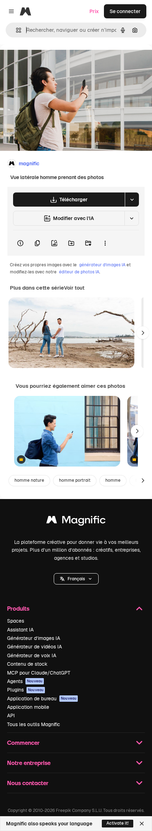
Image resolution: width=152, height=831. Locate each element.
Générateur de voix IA (31, 655)
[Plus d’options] (105, 243)
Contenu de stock (27, 664)
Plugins (25, 690)
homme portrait (74, 480)
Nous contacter (27, 783)
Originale (46, 60)
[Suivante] (142, 332)
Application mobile (28, 707)
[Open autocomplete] (15, 30)
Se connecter (125, 11)
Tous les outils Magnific (33, 724)
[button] (76, 578)
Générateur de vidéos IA (34, 646)
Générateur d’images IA (33, 638)
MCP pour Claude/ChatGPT (38, 673)
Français (76, 579)
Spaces (15, 621)
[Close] (142, 823)
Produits (18, 608)
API (11, 715)
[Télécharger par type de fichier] (132, 199)
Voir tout (74, 288)
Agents (24, 681)
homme (113, 480)
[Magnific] (76, 521)
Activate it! (117, 823)
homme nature (29, 480)
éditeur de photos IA (79, 272)
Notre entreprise (29, 762)
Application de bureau (41, 698)
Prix (94, 11)
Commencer (23, 742)
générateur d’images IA (102, 265)
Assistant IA (20, 630)
